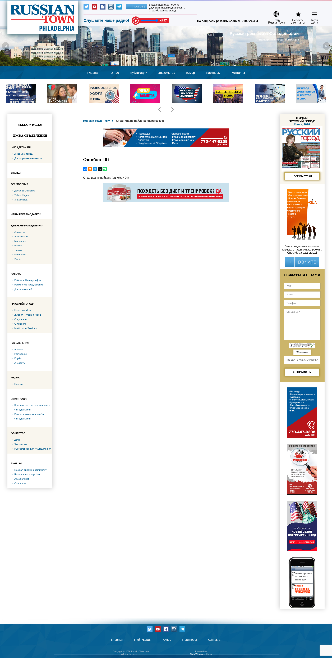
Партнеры (213, 72)
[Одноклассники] (90, 169)
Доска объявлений (30, 135)
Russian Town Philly (96, 120)
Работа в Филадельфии (27, 280)
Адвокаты (19, 232)
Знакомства (166, 72)
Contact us (20, 483)
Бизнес (18, 245)
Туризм (18, 250)
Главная (93, 72)
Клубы (17, 358)
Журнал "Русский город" (28, 314)
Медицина (20, 254)
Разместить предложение (28, 284)
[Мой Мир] (95, 169)
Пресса (18, 384)
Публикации (138, 72)
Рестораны (20, 353)
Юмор (190, 72)
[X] (100, 169)
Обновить (302, 352)
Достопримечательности (28, 158)
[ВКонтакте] (85, 169)
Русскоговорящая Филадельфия (32, 448)
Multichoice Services (25, 328)
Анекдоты (19, 362)
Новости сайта (22, 310)
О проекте (20, 323)
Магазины (20, 241)
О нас (114, 72)
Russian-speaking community (30, 469)
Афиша (18, 349)
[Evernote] (105, 169)
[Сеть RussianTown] (274, 12)
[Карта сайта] (311, 12)
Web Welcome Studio (201, 654)
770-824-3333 (250, 21)
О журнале (20, 319)
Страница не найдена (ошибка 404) (140, 120)
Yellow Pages (30, 125)
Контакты (238, 72)
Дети (17, 439)
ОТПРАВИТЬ (302, 372)
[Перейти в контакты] (295, 12)
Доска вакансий (23, 289)
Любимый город (23, 153)
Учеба (17, 259)
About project (21, 478)
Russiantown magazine (27, 474)
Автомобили (21, 236)
